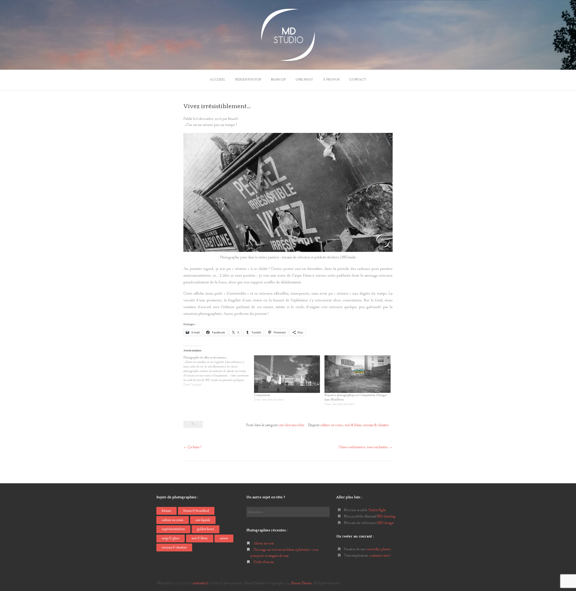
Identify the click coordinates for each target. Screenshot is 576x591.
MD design (386, 523)
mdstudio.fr (200, 583)
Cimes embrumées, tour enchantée (366, 447)
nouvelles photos (379, 549)
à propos (331, 80)
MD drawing (386, 516)
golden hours (205, 529)
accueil (217, 80)
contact (357, 80)
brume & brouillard (196, 510)
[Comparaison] (287, 374)
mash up (278, 80)
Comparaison (262, 395)
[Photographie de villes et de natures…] (218, 371)
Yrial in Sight (377, 510)
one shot (304, 80)
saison (224, 538)
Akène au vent (264, 543)
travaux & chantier (376, 425)
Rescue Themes (301, 583)
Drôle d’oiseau (264, 562)
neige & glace (170, 538)
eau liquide (203, 520)
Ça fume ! (192, 447)
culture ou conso (331, 425)
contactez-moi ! (380, 555)
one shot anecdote (291, 425)
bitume (166, 510)
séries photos (248, 80)
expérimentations (173, 529)
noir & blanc (353, 425)
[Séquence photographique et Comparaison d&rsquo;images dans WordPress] (357, 374)
